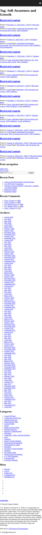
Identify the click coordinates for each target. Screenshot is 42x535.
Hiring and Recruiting (11, 427)
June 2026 (7, 221)
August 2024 (8, 263)
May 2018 (7, 378)
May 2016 (7, 390)
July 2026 (7, 219)
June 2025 (7, 244)
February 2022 (9, 321)
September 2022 (9, 307)
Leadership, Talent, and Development (17, 435)
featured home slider (11, 422)
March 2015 (8, 395)
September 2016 (9, 388)
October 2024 (9, 259)
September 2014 (9, 399)
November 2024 (9, 257)
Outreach (7, 439)
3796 (19, 208)
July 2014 (7, 401)
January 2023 (8, 300)
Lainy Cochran (9, 201)
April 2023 (8, 294)
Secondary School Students (13, 449)
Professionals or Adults (12, 445)
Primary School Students (12, 441)
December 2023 (9, 278)
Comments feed (9, 475)
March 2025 (8, 250)
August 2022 (8, 309)
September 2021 (9, 330)
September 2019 (9, 369)
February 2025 (9, 252)
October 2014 (9, 397)
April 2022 (8, 317)
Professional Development (13, 443)
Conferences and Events (12, 418)
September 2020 (9, 353)
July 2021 (7, 334)
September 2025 (9, 238)
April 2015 (8, 394)
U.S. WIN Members (11, 456)
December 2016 (9, 386)
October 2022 (9, 305)
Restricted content (10, 20)
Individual (15, 60)
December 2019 (9, 365)
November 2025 (9, 234)
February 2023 (9, 298)
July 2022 (7, 311)
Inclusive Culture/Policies (13, 431)
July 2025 (7, 242)
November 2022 (9, 303)
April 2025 (8, 248)
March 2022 (8, 319)
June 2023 (7, 290)
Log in (6, 471)
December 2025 (9, 232)
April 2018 (8, 380)
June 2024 (7, 267)
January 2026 (8, 231)
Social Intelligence (6, 47)
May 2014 (7, 403)
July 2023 (7, 288)
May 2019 (7, 374)
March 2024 (8, 273)
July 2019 (7, 371)
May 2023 (7, 292)
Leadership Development (25, 29)
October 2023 (9, 282)
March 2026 (8, 227)
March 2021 (8, 342)
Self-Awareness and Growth (18, 45)
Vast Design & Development (18, 529)
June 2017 (7, 384)
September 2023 (9, 284)
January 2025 (8, 254)
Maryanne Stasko (36, 130)
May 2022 (7, 315)
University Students (11, 460)
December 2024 (9, 255)
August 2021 (8, 332)
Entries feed (8, 473)
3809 (19, 202)
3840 (19, 201)
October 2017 (9, 382)
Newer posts (4, 171)
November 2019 (9, 367)
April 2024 (8, 271)
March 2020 (8, 361)
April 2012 (8, 407)
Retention (7, 447)
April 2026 (8, 225)
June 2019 (7, 372)
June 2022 (7, 313)
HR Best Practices (10, 429)
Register (7, 469)
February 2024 (9, 275)
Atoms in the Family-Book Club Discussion (19, 182)
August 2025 (8, 240)
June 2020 (7, 357)
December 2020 (9, 348)
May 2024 (7, 269)
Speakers (7, 450)
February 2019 (9, 376)
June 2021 (7, 336)
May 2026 (7, 223)
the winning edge (10, 452)
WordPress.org (9, 477)
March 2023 (8, 296)
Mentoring (20, 90)
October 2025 (9, 236)
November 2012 (9, 405)
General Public (9, 424)
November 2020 (9, 349)
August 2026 (8, 217)
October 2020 (9, 351)
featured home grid (10, 420)
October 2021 (9, 328)
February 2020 (9, 363)
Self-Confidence (22, 30)
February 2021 (9, 344)
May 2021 (7, 338)
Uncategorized (9, 458)
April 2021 (8, 340)
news (6, 437)
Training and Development (13, 454)
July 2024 (7, 265)
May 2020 (7, 359)
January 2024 (8, 277)
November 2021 (9, 326)
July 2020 (7, 355)
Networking (4, 45)
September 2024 (9, 261)
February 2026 (9, 229)
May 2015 (7, 392)
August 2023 (8, 286)
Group (9, 29)
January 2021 (8, 346)
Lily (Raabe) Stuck (10, 204)
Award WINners (10, 416)
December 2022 (9, 301)
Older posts (4, 169)
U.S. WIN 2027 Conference (13, 184)
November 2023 (9, 280)
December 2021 (9, 324)
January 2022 (8, 323)
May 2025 (7, 246)
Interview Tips (29, 60)
